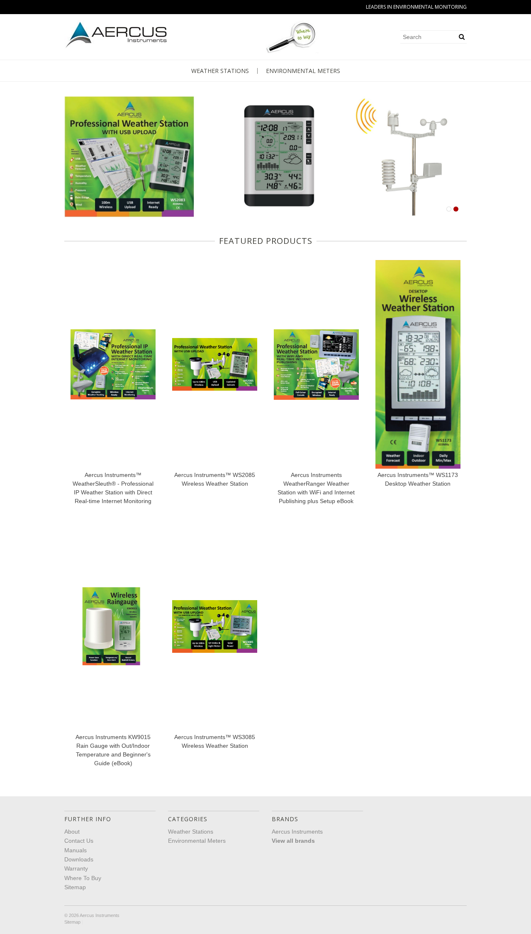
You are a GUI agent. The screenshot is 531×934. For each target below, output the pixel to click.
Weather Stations (220, 71)
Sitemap (75, 887)
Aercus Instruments (297, 831)
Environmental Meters (303, 71)
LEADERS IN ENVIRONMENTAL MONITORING (416, 7)
